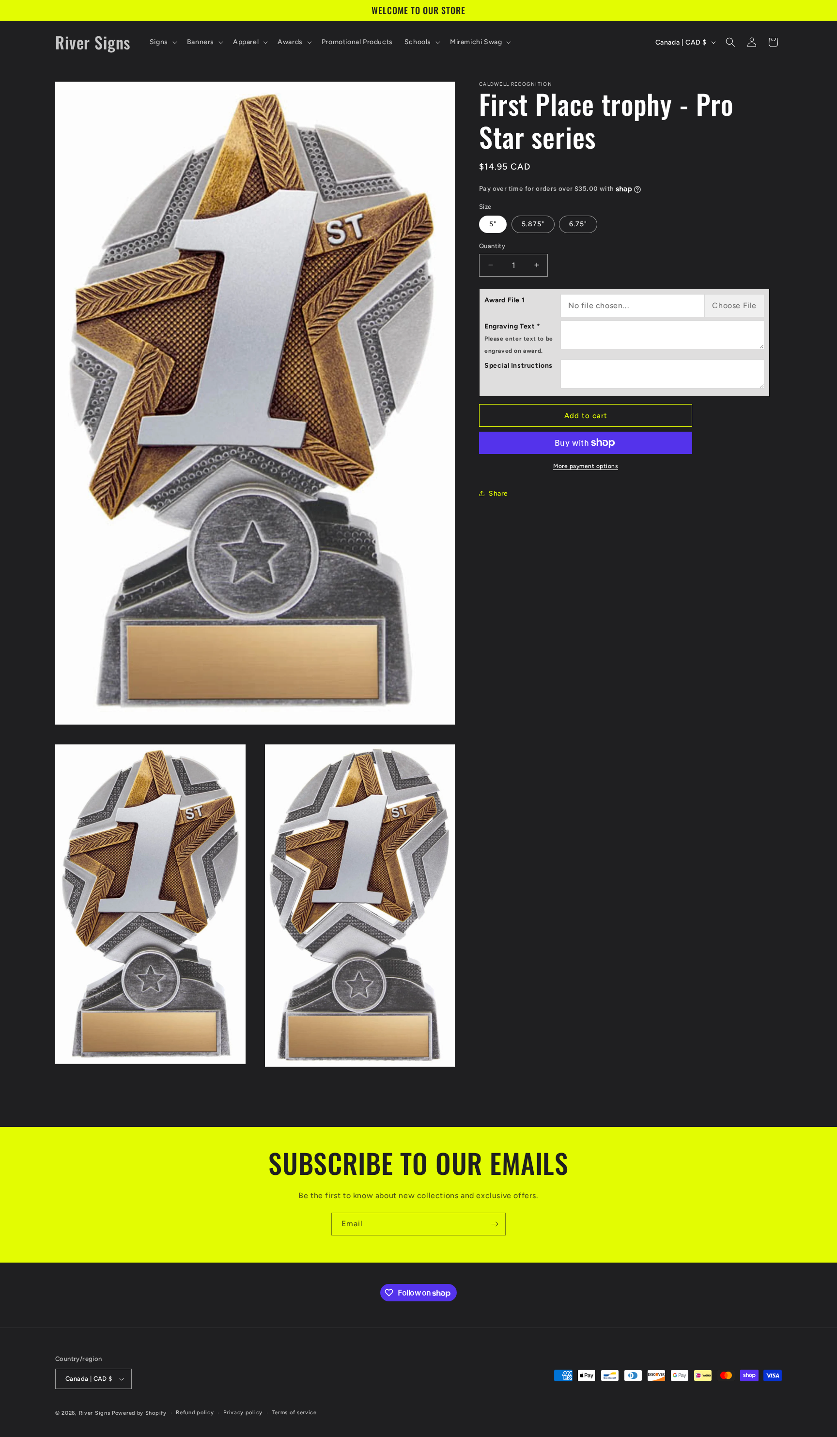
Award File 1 (504, 300)
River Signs (94, 1413)
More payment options (585, 466)
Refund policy (195, 1412)
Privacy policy (243, 1412)
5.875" (533, 224)
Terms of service (294, 1412)
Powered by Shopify (139, 1413)
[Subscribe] (494, 1224)
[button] (162, 42)
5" (492, 224)
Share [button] (498, 493)
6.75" (578, 224)
